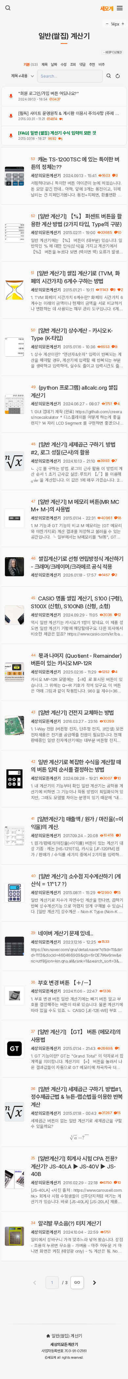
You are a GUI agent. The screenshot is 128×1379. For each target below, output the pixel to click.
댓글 (82, 64)
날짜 (54, 64)
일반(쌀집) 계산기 (64, 36)
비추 (101, 64)
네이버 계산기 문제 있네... (65, 933)
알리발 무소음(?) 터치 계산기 (69, 1223)
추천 (92, 64)
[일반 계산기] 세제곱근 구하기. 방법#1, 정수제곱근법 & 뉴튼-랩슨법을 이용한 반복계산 (77, 1097)
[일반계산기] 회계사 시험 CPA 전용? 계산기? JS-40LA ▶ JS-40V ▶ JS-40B (74, 1166)
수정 (63, 64)
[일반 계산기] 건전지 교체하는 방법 (76, 712)
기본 (31, 64)
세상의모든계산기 (46, 175)
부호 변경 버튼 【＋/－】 (66, 983)
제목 (44, 64)
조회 (73, 64)
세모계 (107, 8)
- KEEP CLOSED (112, 52)
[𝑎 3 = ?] (77, 1137)
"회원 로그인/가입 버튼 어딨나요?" (48, 93)
